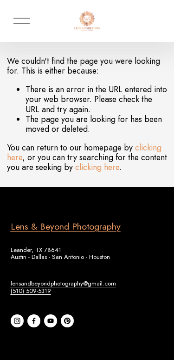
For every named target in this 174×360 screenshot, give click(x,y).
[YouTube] (50, 320)
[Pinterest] (67, 320)
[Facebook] (33, 320)
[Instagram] (17, 320)
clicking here (97, 167)
